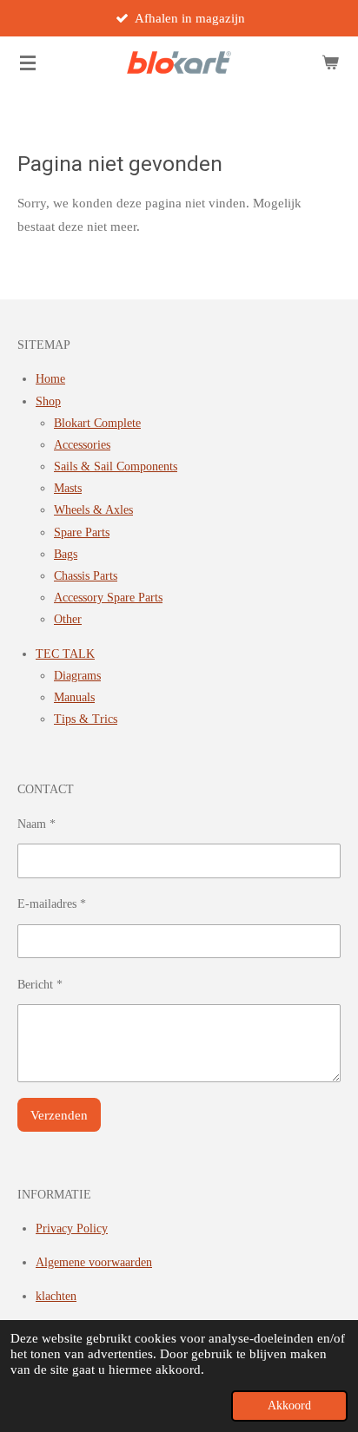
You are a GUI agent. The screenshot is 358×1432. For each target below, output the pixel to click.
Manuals (74, 697)
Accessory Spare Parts (108, 597)
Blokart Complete (97, 423)
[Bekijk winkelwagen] (330, 62)
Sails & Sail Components (115, 466)
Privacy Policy (72, 1228)
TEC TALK (65, 653)
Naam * (36, 824)
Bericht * (40, 984)
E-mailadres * (51, 903)
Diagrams (77, 675)
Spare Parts (81, 532)
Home (50, 378)
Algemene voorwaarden (94, 1262)
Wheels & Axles (93, 509)
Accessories (82, 444)
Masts (68, 488)
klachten (56, 1296)
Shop (48, 401)
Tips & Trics (85, 719)
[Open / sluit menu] (28, 62)
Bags (65, 554)
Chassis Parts (85, 575)
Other (68, 619)
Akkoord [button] (289, 1405)
